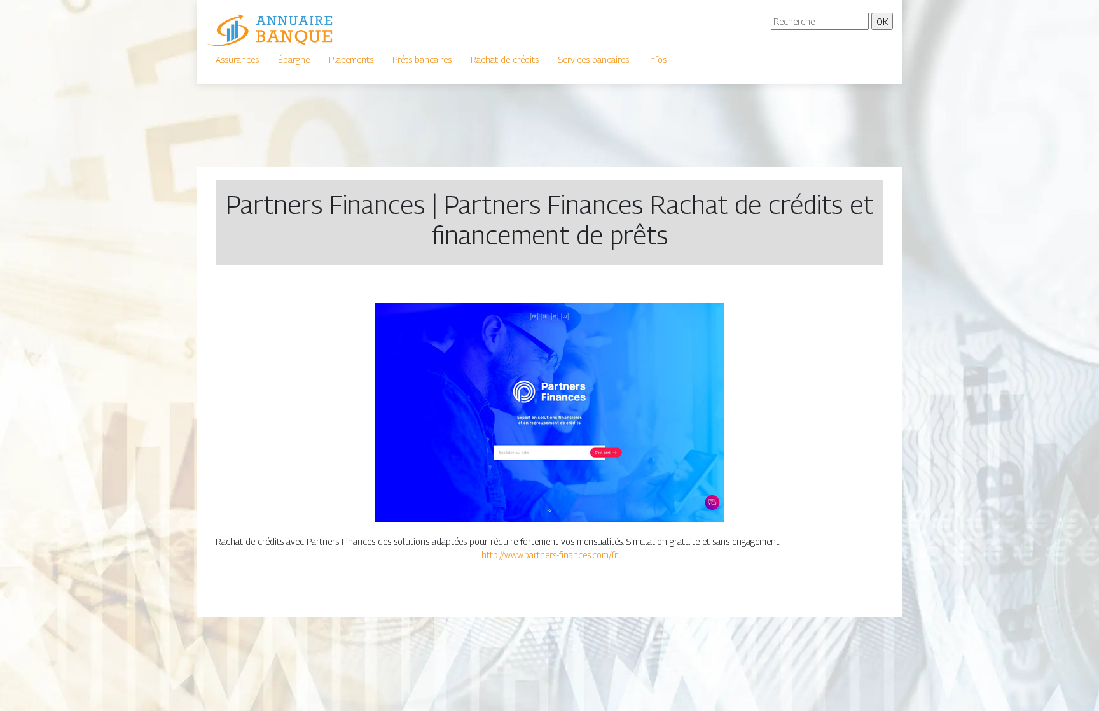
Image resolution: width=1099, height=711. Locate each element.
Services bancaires (593, 59)
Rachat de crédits (505, 59)
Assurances (237, 59)
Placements (351, 59)
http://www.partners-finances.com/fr (549, 554)
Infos (657, 59)
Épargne (294, 59)
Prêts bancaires (422, 59)
